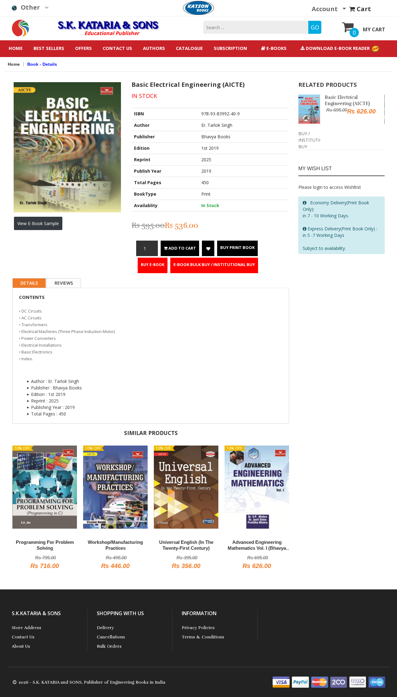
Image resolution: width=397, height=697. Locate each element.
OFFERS (83, 48)
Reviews (64, 283)
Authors (154, 48)
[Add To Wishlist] (208, 248)
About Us (21, 646)
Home (16, 48)
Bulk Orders (109, 646)
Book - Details (42, 64)
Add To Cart (181, 248)
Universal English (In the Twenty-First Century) (186, 545)
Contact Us (117, 48)
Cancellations (111, 637)
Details (29, 283)
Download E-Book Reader (338, 48)
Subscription (230, 48)
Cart (363, 9)
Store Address (26, 627)
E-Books (276, 48)
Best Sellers (48, 48)
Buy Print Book (237, 247)
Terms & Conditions (203, 637)
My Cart (374, 29)
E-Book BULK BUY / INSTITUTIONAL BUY (214, 264)
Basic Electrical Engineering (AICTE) (347, 100)
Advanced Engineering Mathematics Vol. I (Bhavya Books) (257, 545)
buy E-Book (152, 264)
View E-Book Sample (38, 223)
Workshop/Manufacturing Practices (115, 545)
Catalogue (189, 48)
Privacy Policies (198, 627)
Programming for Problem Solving (45, 545)
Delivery (105, 627)
